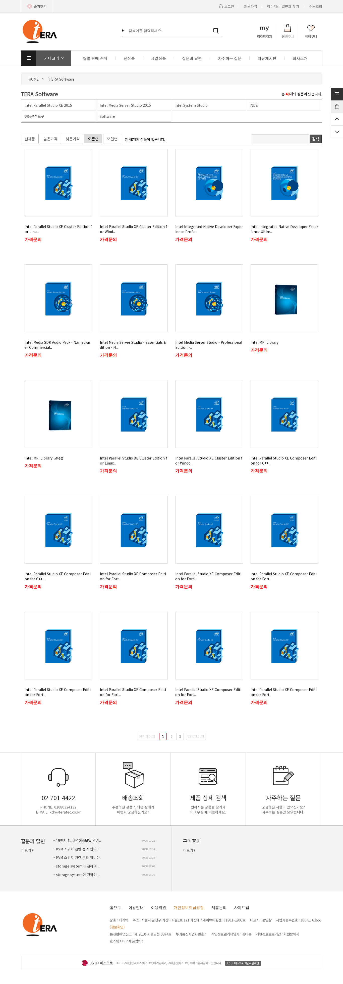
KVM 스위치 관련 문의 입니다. (78, 848)
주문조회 (315, 6)
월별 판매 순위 (95, 58)
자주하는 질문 (230, 58)
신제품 (30, 138)
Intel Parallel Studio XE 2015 (48, 105)
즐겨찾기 (40, 6)
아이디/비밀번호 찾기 (283, 6)
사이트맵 (241, 907)
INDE (254, 105)
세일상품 (158, 58)
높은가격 (50, 138)
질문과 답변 (192, 58)
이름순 (93, 138)
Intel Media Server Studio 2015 (125, 105)
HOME (34, 79)
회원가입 (250, 6)
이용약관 (158, 907)
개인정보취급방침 (189, 907)
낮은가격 (73, 138)
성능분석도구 (34, 116)
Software (107, 116)
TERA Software (62, 79)
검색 (315, 138)
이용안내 (136, 907)
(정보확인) (117, 927)
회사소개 (300, 58)
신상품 (129, 58)
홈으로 (115, 907)
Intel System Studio (191, 105)
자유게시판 (267, 58)
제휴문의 (218, 907)
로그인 (229, 6)
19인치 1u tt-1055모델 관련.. (78, 840)
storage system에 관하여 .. (78, 866)
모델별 (112, 138)
